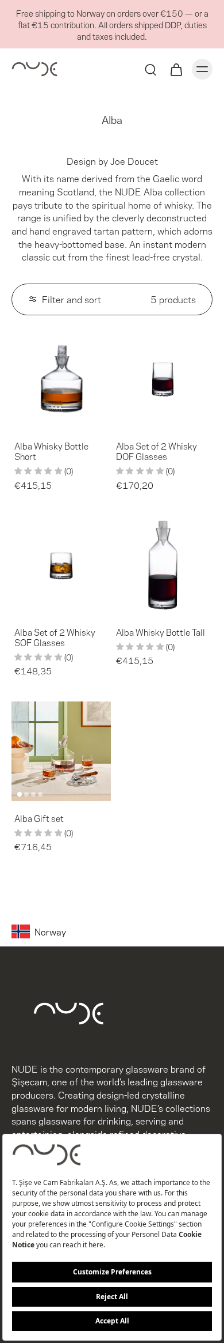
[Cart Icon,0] (175, 69)
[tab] (19, 422)
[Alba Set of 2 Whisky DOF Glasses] (163, 379)
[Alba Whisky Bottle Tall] (163, 565)
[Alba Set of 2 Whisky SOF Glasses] (61, 565)
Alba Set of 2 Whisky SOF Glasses (54, 636)
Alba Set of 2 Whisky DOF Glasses (156, 450)
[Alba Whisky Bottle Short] (61, 379)
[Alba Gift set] (61, 751)
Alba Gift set (39, 818)
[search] (150, 69)
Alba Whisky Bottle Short (51, 450)
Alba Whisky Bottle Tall (160, 631)
